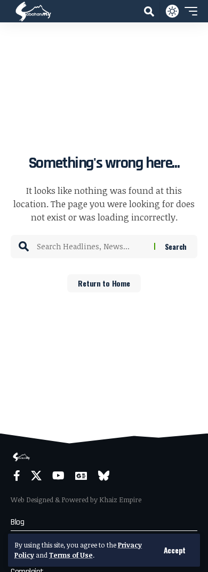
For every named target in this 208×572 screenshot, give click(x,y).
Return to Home (104, 283)
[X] (36, 476)
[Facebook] (17, 476)
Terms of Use (71, 555)
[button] (175, 550)
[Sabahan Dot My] (33, 11)
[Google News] (81, 476)
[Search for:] (91, 246)
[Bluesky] (104, 476)
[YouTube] (58, 476)
